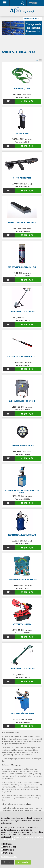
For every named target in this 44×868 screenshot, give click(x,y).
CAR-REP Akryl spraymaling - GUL (22, 267)
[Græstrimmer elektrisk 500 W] (22, 298)
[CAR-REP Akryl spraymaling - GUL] (22, 253)
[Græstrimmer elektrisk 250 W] (22, 655)
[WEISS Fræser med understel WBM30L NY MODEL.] (22, 476)
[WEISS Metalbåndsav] (22, 610)
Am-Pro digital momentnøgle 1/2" (22, 356)
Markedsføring (9, 847)
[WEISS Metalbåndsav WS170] (22, 700)
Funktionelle (8, 850)
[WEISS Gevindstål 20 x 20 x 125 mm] (22, 208)
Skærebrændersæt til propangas (22, 580)
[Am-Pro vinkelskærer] (22, 164)
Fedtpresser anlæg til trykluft (22, 535)
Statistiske (8, 853)
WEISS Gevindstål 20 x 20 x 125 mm (22, 222)
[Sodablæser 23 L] (22, 119)
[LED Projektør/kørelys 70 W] (22, 432)
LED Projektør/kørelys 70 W (22, 446)
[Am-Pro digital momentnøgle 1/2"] (22, 343)
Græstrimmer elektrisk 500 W (22, 312)
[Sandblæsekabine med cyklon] (22, 387)
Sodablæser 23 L (22, 133)
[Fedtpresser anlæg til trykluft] (22, 521)
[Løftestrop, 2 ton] (22, 75)
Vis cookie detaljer (9, 857)
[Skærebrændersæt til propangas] (22, 566)
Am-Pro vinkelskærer (22, 178)
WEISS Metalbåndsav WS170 (22, 713)
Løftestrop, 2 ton (22, 89)
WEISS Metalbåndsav (22, 624)
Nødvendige (8, 844)
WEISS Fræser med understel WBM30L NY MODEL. (22, 491)
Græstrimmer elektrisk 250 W (22, 669)
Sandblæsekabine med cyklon (22, 401)
